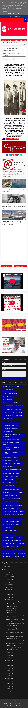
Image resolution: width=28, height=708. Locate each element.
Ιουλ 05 (8, 683)
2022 (5, 567)
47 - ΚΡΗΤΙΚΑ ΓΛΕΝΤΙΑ (10, 531)
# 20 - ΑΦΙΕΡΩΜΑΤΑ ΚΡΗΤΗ (12, 138)
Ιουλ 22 (8, 592)
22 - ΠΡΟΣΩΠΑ (7, 463)
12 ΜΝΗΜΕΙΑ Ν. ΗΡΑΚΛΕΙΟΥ (11, 422)
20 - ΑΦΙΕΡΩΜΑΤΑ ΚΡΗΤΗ (12, 48)
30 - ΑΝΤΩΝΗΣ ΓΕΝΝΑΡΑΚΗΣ (11, 489)
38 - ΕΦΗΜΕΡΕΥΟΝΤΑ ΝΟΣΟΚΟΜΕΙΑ (13, 511)
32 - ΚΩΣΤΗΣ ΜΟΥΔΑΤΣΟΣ (10, 495)
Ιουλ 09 (8, 673)
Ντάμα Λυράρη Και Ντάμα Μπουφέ (15, 641)
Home (3, 48)
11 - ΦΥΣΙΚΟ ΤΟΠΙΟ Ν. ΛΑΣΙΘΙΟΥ (12, 415)
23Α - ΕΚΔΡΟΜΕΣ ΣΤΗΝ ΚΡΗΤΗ (12, 470)
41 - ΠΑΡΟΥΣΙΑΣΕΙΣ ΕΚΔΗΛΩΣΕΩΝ (13, 515)
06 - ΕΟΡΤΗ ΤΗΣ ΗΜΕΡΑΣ (10, 403)
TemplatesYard (20, 701)
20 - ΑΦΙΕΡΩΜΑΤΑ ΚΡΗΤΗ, (8, 59)
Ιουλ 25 (8, 589)
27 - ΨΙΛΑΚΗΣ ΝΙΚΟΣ (9, 479)
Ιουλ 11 (8, 668)
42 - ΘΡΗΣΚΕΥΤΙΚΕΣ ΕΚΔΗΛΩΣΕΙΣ (13, 518)
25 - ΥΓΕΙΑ (16, 473)
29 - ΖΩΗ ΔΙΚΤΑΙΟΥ (8, 486)
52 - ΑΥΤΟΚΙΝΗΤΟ (8, 543)
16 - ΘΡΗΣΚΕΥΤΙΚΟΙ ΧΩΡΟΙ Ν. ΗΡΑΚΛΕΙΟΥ (11, 435)
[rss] (20, 705)
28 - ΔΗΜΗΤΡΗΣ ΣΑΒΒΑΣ (10, 483)
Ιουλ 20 (8, 597)
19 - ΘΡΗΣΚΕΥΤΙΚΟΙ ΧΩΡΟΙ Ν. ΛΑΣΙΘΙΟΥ (11, 453)
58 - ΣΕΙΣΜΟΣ (20, 550)
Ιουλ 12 (8, 665)
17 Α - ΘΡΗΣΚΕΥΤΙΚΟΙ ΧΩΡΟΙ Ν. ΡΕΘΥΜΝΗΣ (12, 448)
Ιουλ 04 (8, 686)
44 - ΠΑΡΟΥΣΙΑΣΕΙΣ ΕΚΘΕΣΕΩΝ (12, 524)
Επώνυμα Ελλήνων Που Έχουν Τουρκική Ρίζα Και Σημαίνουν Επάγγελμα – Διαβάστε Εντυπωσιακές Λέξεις (14, 206)
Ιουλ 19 (8, 599)
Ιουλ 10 (8, 670)
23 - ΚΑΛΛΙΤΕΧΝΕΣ (8, 467)
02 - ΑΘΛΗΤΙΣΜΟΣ (8, 390)
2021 (5, 569)
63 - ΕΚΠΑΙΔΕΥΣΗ (19, 556)
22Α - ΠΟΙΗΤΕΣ (17, 463)
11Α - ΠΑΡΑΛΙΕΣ (7, 419)
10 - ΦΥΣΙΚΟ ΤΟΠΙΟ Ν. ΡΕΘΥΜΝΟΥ (13, 412)
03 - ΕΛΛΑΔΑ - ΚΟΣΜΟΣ (10, 393)
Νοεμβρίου (8, 577)
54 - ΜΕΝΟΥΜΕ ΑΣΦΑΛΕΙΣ (10, 547)
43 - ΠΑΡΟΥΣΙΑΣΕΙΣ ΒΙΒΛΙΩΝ (11, 521)
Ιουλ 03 (8, 688)
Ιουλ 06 (8, 681)
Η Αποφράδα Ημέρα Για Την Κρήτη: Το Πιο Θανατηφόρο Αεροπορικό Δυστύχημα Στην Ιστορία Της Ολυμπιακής (12, 223)
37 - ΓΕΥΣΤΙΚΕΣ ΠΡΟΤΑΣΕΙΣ (11, 508)
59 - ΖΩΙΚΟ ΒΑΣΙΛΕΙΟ (9, 553)
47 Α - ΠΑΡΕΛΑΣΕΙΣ (8, 534)
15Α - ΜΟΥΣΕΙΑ (7, 431)
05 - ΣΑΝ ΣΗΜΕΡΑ (8, 399)
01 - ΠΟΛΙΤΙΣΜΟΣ (17, 387)
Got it (18, 13)
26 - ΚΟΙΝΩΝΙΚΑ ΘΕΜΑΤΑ (10, 476)
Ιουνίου (7, 692)
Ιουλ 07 (8, 678)
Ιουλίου (7, 587)
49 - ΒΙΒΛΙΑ (18, 537)
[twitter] (11, 705)
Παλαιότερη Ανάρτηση (20, 266)
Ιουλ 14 (8, 660)
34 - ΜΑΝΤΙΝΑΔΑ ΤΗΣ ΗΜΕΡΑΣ (12, 499)
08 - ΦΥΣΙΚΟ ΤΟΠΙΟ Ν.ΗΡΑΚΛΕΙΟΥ (13, 406)
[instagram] (14, 705)
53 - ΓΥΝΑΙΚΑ (20, 543)
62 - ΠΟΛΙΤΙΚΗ (7, 556)
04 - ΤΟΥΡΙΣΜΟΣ (8, 396)
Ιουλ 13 (8, 663)
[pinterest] (17, 705)
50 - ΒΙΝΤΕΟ (6, 540)
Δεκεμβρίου (8, 574)
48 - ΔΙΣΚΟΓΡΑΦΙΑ (8, 537)
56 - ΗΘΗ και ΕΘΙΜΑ (9, 550)
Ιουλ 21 (8, 594)
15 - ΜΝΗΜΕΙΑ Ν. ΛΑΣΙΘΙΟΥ (11, 428)
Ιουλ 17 (8, 652)
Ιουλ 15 (8, 658)
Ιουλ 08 (8, 676)
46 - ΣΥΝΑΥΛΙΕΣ (7, 527)
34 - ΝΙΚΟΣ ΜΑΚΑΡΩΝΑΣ (10, 502)
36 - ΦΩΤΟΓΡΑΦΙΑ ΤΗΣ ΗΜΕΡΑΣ (12, 505)
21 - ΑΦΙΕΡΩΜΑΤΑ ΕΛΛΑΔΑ (11, 460)
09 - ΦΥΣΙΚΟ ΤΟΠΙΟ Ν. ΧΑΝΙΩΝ (12, 409)
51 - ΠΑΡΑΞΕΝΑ (16, 540)
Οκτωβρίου (8, 579)
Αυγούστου (8, 584)
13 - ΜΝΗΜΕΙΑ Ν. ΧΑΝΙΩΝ (10, 425)
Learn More (11, 13)
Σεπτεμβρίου (8, 582)
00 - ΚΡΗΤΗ (6, 387)
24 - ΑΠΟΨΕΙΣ (7, 473)
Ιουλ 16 (8, 655)
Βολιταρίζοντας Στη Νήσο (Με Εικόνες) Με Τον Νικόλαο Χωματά (13, 190)
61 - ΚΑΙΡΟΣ (21, 553)
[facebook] (8, 705)
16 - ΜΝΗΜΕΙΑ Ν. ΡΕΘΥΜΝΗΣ (11, 439)
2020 (5, 572)
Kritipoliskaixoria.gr (19, 703)
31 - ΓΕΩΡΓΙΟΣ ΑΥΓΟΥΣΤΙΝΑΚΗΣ (12, 492)
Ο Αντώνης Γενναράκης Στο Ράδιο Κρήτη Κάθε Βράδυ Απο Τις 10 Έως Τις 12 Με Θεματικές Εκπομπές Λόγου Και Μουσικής (13, 333)
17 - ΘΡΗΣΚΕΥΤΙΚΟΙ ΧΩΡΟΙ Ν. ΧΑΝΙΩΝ (11, 443)
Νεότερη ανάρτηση (6, 266)
